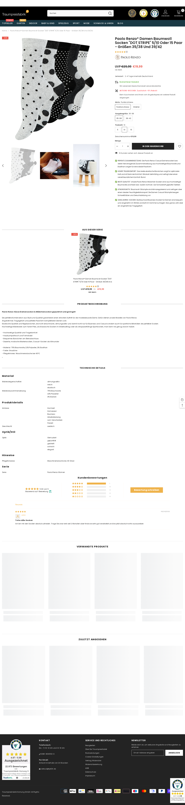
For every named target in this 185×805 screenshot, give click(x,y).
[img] (20, 511)
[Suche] (80, 13)
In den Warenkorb (153, 146)
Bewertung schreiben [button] (146, 490)
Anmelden (174, 752)
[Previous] (3, 166)
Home (4, 30)
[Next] (106, 166)
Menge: (118, 141)
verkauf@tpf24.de (48, 769)
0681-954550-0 (47, 754)
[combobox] (77, 13)
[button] (120, 52)
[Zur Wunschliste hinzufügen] (179, 146)
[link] (23, 612)
